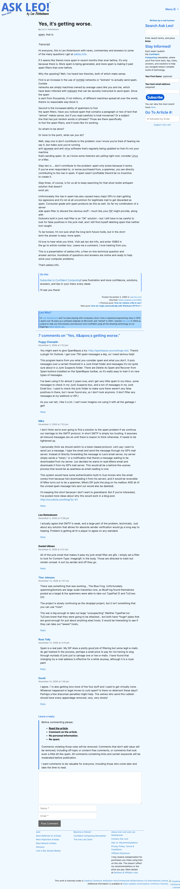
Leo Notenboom (50, 318)
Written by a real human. (162, 20)
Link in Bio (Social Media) (48, 851)
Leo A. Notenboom (50, 29)
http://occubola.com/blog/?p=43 (59, 499)
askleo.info (80, 54)
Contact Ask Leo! (119, 839)
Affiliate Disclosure (120, 853)
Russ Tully (44, 639)
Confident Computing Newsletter (90, 836)
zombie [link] (80, 79)
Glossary (40, 847)
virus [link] (67, 148)
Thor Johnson (46, 577)
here (153, 107)
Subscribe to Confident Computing (60, 280)
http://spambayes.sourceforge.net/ (108, 350)
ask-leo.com (136, 297)
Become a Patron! (82, 832)
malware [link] (72, 90)
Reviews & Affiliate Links (126, 872)
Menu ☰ (170, 9)
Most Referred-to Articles (48, 836)
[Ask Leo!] (27, 9)
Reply (43, 412)
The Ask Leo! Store (83, 839)
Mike (41, 421)
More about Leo (57, 327)
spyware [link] (49, 148)
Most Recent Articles (46, 843)
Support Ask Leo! (162, 125)
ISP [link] (111, 211)
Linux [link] (135, 155)
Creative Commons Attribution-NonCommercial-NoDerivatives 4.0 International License (126, 880)
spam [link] (41, 34)
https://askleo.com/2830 (130, 300)
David (41, 678)
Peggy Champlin (48, 341)
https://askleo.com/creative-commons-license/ (145, 884)
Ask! (38, 832)
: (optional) (158, 76)
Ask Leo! (126, 321)
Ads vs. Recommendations (124, 842)
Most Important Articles (47, 839)
